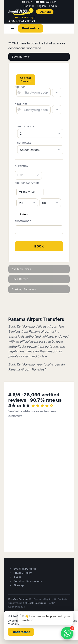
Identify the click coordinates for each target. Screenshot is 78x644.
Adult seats (26, 126)
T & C (17, 577)
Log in (53, 6)
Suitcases (24, 142)
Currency (21, 166)
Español (29, 6)
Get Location (19, 92)
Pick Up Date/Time (27, 183)
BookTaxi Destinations (28, 581)
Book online (30, 28)
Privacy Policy (23, 572)
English (41, 6)
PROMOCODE (23, 221)
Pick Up (20, 86)
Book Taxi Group (37, 602)
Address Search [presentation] (26, 79)
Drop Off (21, 104)
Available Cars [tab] (21, 269)
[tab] (25, 78)
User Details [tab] (20, 279)
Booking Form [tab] (21, 56)
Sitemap (19, 585)
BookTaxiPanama (25, 568)
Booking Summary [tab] (24, 289)
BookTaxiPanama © (19, 599)
